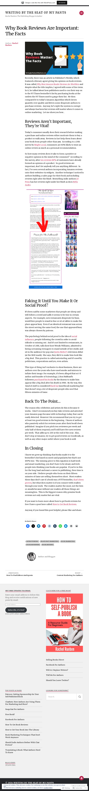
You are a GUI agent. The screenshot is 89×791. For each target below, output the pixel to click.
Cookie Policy (48, 788)
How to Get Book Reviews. (65, 504)
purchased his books (44, 379)
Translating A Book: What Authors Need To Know (22, 751)
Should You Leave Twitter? (57, 680)
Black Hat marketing (50, 541)
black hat (54, 386)
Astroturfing (32, 541)
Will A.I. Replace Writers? (57, 670)
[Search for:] (64, 696)
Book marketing (68, 541)
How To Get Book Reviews (16, 725)
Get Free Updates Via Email (18, 590)
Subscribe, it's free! (16, 610)
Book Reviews (47, 544)
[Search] (79, 696)
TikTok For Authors (54, 675)
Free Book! (10, 714)
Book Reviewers (33, 544)
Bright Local (40, 145)
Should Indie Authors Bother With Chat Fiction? (22, 743)
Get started (62, 2)
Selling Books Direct (55, 660)
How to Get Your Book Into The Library (22, 730)
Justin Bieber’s (61, 352)
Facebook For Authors (55, 665)
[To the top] (81, 778)
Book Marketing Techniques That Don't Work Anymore (22, 736)
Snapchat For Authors (14, 709)
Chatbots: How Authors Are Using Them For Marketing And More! (22, 703)
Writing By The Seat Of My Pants (35, 12)
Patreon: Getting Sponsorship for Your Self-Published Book (22, 695)
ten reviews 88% (48, 160)
